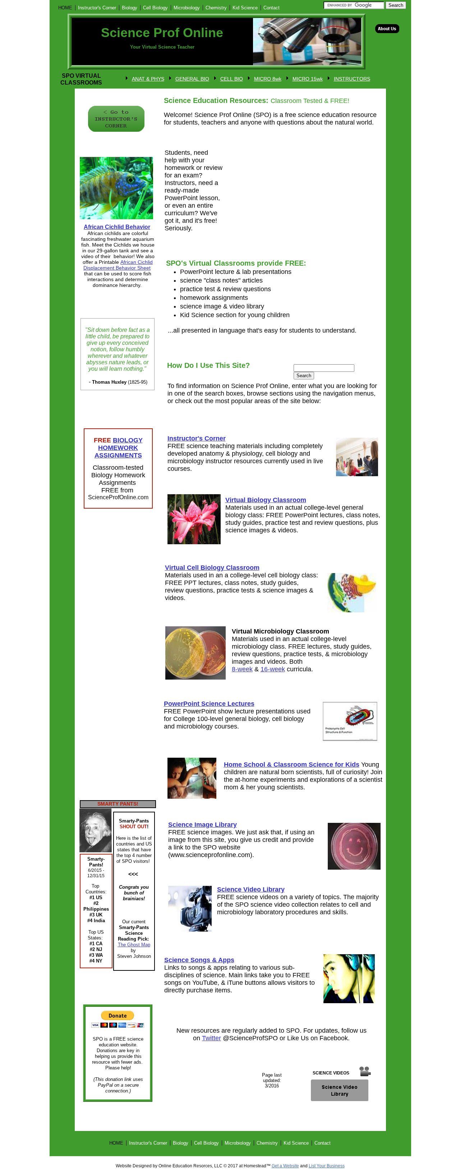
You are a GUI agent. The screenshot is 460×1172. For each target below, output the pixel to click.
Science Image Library (202, 824)
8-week (242, 669)
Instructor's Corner (196, 438)
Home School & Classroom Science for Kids (291, 764)
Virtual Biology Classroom (265, 500)
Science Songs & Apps (199, 960)
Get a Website (285, 1165)
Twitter (211, 1038)
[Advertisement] (115, 657)
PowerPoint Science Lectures (209, 703)
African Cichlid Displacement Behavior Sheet (118, 265)
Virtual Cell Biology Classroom (212, 567)
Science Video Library (251, 889)
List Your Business (327, 1165)
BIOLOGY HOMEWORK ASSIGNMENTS (119, 448)
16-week (273, 669)
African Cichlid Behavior (117, 227)
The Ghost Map (134, 944)
